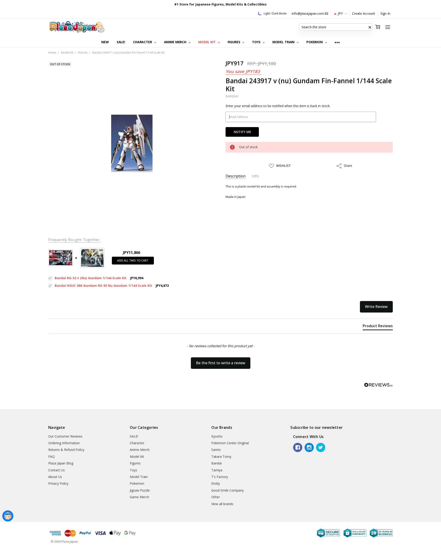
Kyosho (217, 436)
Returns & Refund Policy (66, 449)
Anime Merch (175, 42)
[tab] (378, 326)
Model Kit (207, 42)
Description (236, 176)
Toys (256, 42)
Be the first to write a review (220, 362)
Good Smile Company (227, 490)
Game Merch (139, 497)
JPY (340, 13)
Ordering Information (64, 443)
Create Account (363, 13)
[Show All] (337, 42)
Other (215, 497)
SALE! (121, 42)
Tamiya (216, 470)
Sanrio (216, 449)
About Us (55, 477)
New (105, 42)
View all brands (222, 504)
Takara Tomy (221, 456)
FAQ (51, 456)
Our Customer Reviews (65, 436)
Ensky (215, 483)
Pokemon (315, 42)
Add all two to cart (132, 260)
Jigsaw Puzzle (140, 490)
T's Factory (219, 477)
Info (255, 176)
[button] (370, 27)
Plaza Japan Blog (60, 463)
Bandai (216, 463)
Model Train (283, 42)
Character (143, 42)
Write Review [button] (376, 306)
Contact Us (56, 470)
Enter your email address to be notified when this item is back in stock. (278, 106)
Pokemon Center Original (230, 443)
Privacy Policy (58, 483)
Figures (234, 42)
